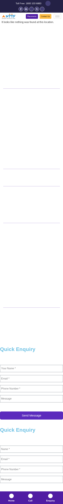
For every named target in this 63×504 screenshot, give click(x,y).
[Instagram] (45, 319)
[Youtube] (31, 319)
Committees (9, 49)
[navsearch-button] (48, 3)
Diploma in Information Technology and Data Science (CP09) (30, 135)
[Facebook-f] (21, 9)
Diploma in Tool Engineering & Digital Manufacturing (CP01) (29, 107)
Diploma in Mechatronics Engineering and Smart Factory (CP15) (28, 117)
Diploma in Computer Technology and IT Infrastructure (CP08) (31, 126)
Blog (5, 198)
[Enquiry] (50, 496)
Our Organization (12, 39)
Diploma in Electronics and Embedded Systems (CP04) (27, 144)
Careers (7, 78)
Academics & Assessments (18, 63)
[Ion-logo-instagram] (42, 9)
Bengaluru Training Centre (16, 240)
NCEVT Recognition (14, 68)
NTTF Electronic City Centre (17, 246)
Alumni (7, 73)
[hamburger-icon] (57, 16)
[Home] (11, 496)
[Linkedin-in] (26, 9)
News (6, 207)
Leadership (9, 44)
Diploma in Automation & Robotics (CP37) (24, 157)
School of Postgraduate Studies (19, 263)
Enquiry (50, 500)
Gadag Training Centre (15, 258)
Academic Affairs (12, 58)
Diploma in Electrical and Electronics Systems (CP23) (30, 151)
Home (11, 500)
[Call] (30, 496)
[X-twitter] (37, 9)
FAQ (5, 202)
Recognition (10, 53)
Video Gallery (10, 212)
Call (30, 500)
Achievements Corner (15, 83)
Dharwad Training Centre (16, 252)
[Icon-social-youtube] (31, 9)
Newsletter (9, 217)
